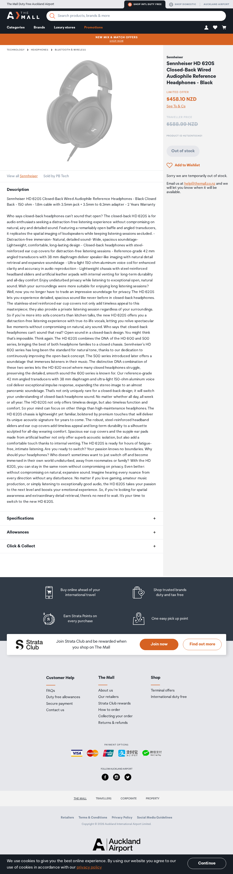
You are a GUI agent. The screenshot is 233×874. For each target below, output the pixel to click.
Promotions (93, 27)
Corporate (129, 798)
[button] (206, 27)
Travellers (103, 798)
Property (153, 798)
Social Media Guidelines (154, 817)
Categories (16, 27)
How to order (109, 710)
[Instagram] (116, 777)
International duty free (169, 697)
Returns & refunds (113, 723)
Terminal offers (163, 691)
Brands (39, 27)
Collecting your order (115, 716)
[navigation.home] (23, 16)
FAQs (50, 691)
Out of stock (183, 151)
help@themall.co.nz (199, 184)
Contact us (55, 710)
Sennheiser (29, 176)
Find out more (202, 644)
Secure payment (59, 704)
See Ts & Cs (176, 106)
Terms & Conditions (93, 817)
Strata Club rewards (114, 704)
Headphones (39, 49)
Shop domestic (185, 4)
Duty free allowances (63, 697)
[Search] (52, 16)
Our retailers (108, 697)
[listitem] (76, 592)
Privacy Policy (122, 817)
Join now (159, 644)
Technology (16, 49)
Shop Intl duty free (148, 4)
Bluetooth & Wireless (70, 49)
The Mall (80, 798)
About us (105, 691)
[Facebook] (105, 777)
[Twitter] (127, 777)
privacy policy (89, 867)
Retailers (67, 817)
